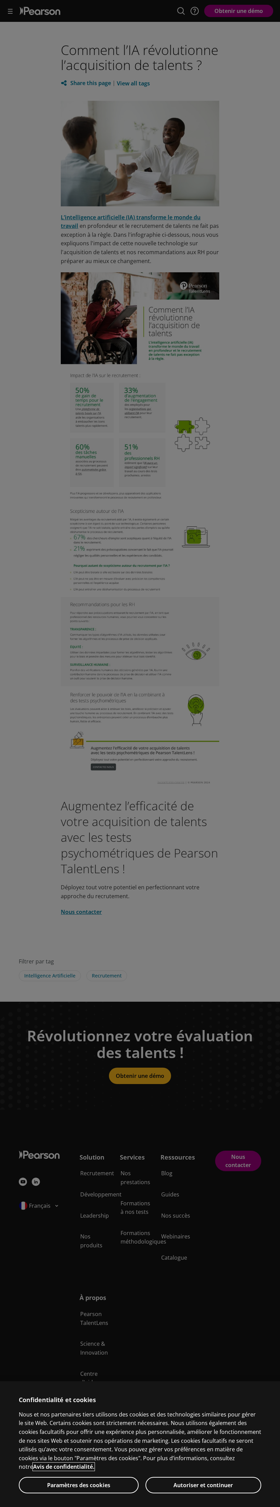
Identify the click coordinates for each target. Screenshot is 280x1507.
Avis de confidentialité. (63, 1466)
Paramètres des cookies (78, 1485)
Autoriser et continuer (203, 1485)
